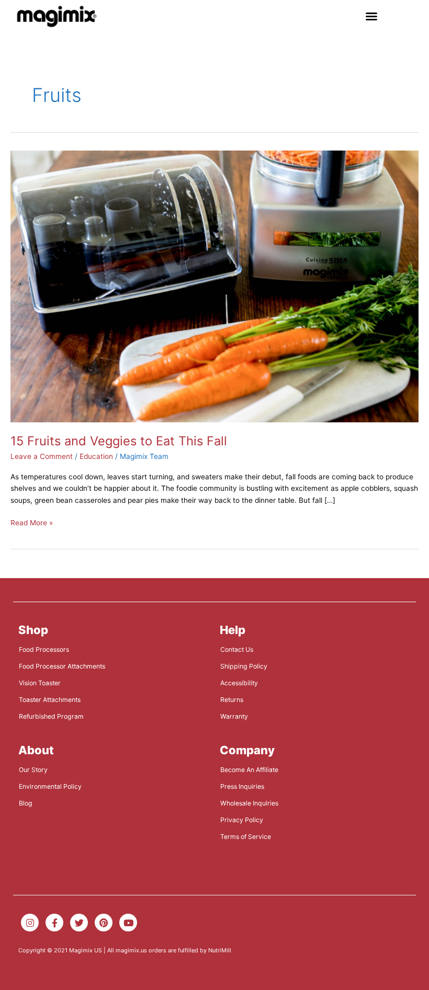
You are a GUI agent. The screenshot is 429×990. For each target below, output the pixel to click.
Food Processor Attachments (62, 666)
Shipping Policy (243, 666)
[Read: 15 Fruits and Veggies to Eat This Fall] (214, 286)
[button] (371, 16)
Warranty (234, 716)
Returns (231, 700)
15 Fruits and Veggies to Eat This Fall (118, 440)
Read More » (31, 522)
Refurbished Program (51, 716)
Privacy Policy (241, 820)
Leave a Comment (41, 456)
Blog (25, 803)
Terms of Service (245, 837)
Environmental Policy (50, 786)
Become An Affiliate (249, 770)
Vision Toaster (40, 683)
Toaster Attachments (50, 700)
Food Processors (44, 649)
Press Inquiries (242, 786)
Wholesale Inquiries (249, 803)
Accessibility (239, 683)
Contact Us (236, 649)
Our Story (33, 770)
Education (96, 456)
